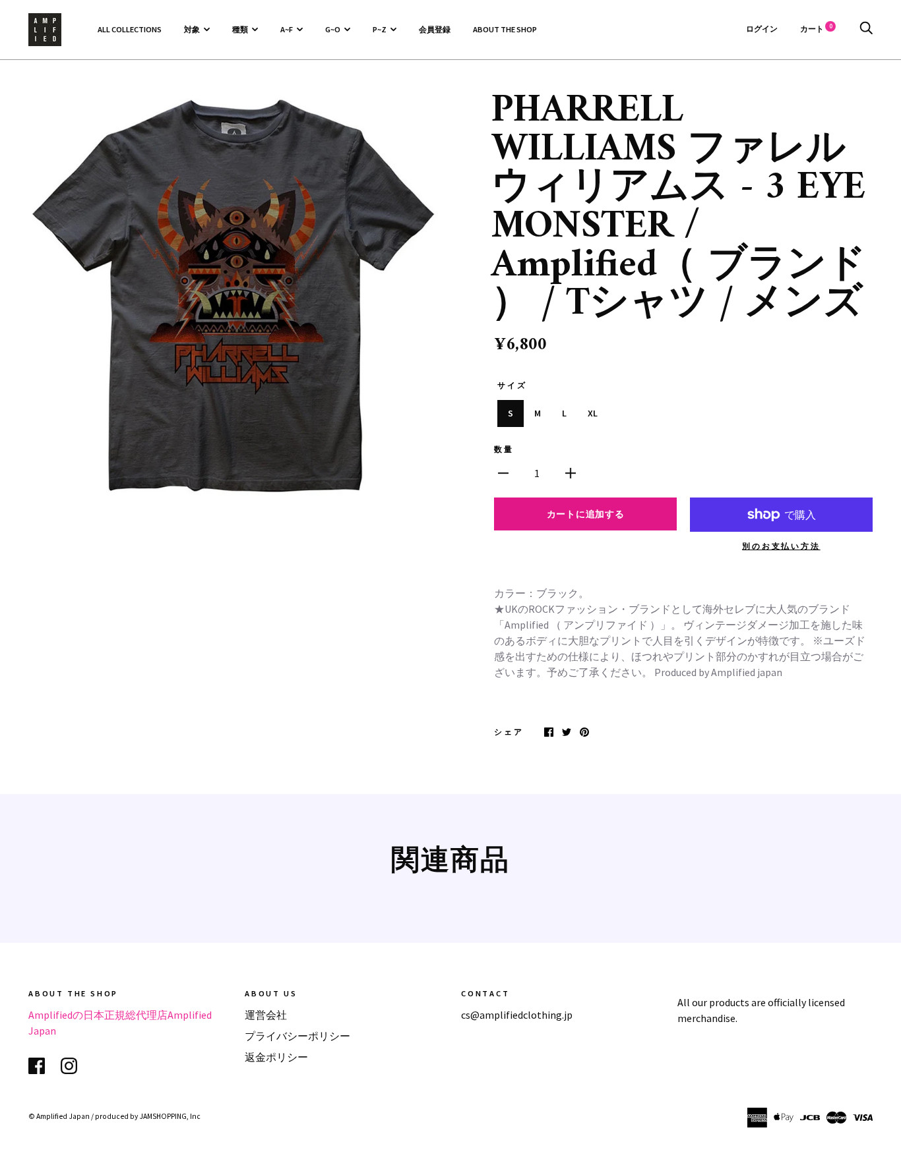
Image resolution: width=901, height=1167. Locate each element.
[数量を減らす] (503, 472)
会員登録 (434, 29)
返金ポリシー (276, 1057)
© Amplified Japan (59, 1116)
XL (593, 413)
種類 (240, 29)
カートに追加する (586, 514)
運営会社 (266, 1014)
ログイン (762, 29)
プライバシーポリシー (297, 1035)
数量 (504, 449)
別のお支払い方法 (781, 546)
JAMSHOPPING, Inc (170, 1116)
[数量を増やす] (570, 472)
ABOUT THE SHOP (505, 29)
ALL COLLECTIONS (130, 29)
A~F (286, 29)
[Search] (866, 29)
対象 (192, 29)
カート (816, 29)
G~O (332, 29)
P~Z (380, 29)
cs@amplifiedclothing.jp (517, 1014)
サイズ (511, 385)
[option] (234, 297)
